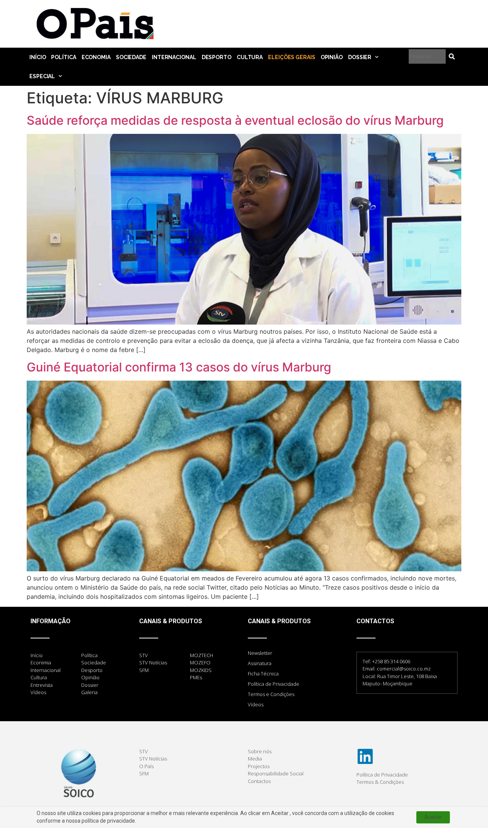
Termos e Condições (271, 694)
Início (37, 57)
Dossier (359, 57)
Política (63, 57)
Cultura (250, 57)
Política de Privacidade (273, 683)
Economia (96, 57)
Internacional (174, 57)
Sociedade (131, 57)
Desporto (216, 57)
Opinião (332, 57)
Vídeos (255, 704)
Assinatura (259, 663)
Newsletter (260, 653)
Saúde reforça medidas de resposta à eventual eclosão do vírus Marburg (235, 120)
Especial (42, 76)
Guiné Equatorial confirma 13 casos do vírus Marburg (179, 367)
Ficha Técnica (263, 673)
